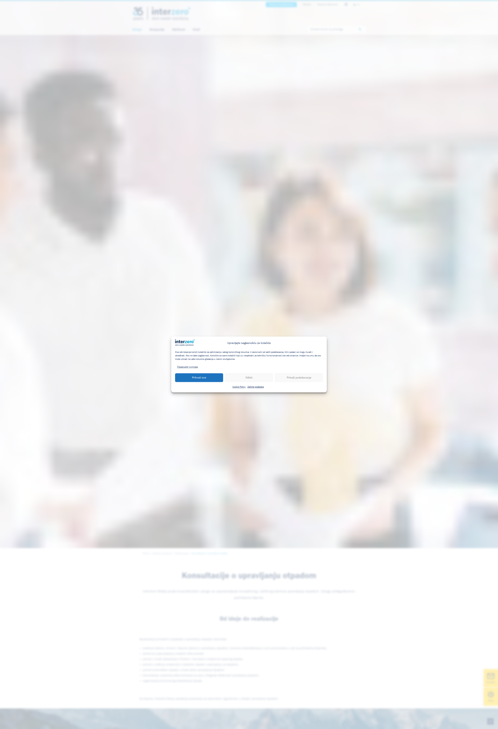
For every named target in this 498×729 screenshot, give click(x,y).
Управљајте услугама (187, 367)
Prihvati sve (199, 377)
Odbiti (249, 377)
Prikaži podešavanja (299, 377)
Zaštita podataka (255, 387)
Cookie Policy (238, 387)
